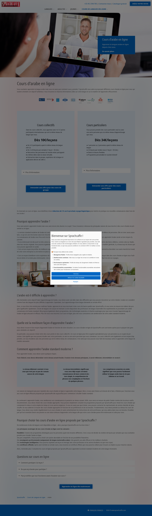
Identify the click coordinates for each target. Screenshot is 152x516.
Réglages (75, 282)
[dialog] (76, 258)
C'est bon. (76, 274)
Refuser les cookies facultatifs (76, 278)
